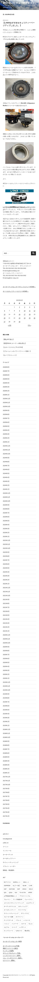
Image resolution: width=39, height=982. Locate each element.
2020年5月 (6, 662)
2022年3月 (6, 576)
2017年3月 (6, 812)
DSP (18, 889)
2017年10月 (6, 784)
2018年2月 (6, 769)
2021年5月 (6, 615)
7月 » (29, 325)
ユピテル (6, 927)
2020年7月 (6, 654)
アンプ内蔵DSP (17, 899)
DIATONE (12, 889)
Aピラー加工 (16, 885)
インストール (7, 850)
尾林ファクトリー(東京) (10, 948)
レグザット (22, 927)
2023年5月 (6, 521)
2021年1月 (6, 631)
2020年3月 (6, 670)
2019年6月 (6, 706)
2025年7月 (6, 418)
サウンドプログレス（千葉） (12, 953)
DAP (5, 889)
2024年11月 (6, 450)
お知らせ (6, 843)
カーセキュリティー (9, 858)
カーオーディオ (8, 854)
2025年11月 (6, 402)
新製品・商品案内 (8, 870)
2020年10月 (6, 643)
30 (19, 322)
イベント (6, 846)
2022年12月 (6, 540)
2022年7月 (6, 560)
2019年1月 (6, 725)
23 (19, 318)
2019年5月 (6, 710)
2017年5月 (6, 804)
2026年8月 (6, 367)
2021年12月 (6, 587)
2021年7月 (6, 607)
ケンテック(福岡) (8, 951)
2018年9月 (6, 741)
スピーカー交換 (8, 917)
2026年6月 (6, 375)
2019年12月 (6, 682)
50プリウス (7, 882)
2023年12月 (6, 493)
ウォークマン (29, 899)
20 (4, 318)
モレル (30, 924)
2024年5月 (6, 473)
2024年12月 (6, 446)
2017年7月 (6, 796)
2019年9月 (6, 694)
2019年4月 (6, 714)
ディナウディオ (8, 920)
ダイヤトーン (20, 917)
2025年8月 (6, 414)
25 (29, 318)
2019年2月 (6, 721)
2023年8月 (6, 509)
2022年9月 (6, 552)
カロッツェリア (23, 906)
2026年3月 (6, 387)
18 (29, 314)
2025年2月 (6, 438)
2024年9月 (6, 458)
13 (4, 314)
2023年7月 (6, 513)
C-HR (30, 885)
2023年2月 (6, 532)
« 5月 (9, 325)
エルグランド (30, 903)
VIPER (30, 892)
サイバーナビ (22, 910)
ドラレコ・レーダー (9, 866)
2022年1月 (6, 584)
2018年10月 (6, 737)
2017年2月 (6, 816)
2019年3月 (6, 717)
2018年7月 (6, 749)
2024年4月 (6, 477)
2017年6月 (6, 800)
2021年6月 (6, 611)
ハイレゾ (6, 924)
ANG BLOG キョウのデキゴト (19, 3)
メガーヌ (23, 924)
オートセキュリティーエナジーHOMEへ (15, 291)
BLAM (24, 885)
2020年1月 (6, 678)
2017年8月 (6, 792)
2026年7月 (6, 371)
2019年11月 (6, 686)
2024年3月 (6, 481)
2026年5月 (6, 379)
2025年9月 (6, 410)
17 (24, 314)
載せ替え (27, 930)
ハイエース (26, 920)
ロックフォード (8, 930)
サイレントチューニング (10, 862)
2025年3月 (6, 434)
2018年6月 (6, 753)
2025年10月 (6, 406)
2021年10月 (6, 595)
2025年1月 (6, 442)
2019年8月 (6, 698)
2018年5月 (6, 757)
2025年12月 (6, 398)
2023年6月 (6, 517)
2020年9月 (6, 647)
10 (24, 311)
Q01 (5, 892)
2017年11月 (6, 780)
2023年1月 (6, 536)
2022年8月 (6, 556)
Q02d (10, 892)
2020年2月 (6, 674)
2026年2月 (6, 391)
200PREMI (7, 885)
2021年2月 (6, 627)
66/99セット (17, 882)
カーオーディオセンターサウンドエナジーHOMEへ (19, 287)
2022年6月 (6, 564)
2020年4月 (6, 666)
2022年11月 (6, 544)
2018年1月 (6, 773)
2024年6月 (6, 469)
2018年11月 (6, 733)
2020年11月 (6, 639)
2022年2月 (6, 580)
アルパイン (7, 899)
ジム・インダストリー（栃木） (13, 958)
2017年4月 (6, 808)
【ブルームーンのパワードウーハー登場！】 (17, 351)
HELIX (31, 889)
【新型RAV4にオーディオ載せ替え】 (14, 343)
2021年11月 (6, 591)
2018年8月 (6, 745)
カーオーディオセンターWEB (12, 941)
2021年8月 (6, 603)
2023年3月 (6, 528)
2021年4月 (6, 619)
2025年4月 (6, 430)
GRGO (24, 889)
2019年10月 (6, 690)
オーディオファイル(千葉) (11, 946)
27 (4, 322)
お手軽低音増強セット (10, 896)
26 (34, 318)
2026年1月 (6, 395)
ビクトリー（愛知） (9, 960)
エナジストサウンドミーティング (14, 903)
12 (34, 311)
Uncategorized (7, 839)
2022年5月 (6, 568)
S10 (16, 892)
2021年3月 (6, 623)
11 (29, 311)
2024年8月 (6, 461)
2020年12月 (6, 635)
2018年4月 (6, 761)
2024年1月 (6, 489)
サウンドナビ (25, 913)
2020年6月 (6, 658)
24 (24, 318)
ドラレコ (18, 920)
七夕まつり (19, 930)
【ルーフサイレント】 (10, 355)
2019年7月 (6, 702)
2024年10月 (6, 454)
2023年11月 (6, 497)
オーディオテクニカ (10, 906)
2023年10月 (6, 501)
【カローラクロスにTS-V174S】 (13, 347)
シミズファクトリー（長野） (12, 955)
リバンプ (14, 927)
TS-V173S (23, 892)
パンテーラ (15, 924)
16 (19, 314)
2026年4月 (6, 383)
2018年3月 (6, 765)
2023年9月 (6, 505)
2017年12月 (6, 777)
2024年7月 (6, 465)
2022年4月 (6, 572)
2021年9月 (6, 599)
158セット (26, 882)
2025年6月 (6, 422)
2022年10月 (6, 548)
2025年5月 (6, 426)
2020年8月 (6, 650)
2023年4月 (6, 524)
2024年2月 (6, 485)
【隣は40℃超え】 (8, 339)
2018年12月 (6, 729)
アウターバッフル (25, 896)
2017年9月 (6, 788)
